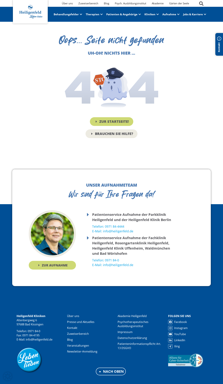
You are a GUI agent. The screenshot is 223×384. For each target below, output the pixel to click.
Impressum (125, 332)
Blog (70, 340)
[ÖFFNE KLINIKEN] (157, 14)
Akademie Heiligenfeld (132, 316)
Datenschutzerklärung (132, 338)
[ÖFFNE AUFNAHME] (178, 14)
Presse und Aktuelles (80, 322)
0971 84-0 (34, 331)
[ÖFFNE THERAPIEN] (101, 14)
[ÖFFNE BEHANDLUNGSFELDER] (81, 14)
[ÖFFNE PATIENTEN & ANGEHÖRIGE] (139, 14)
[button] (7, 376)
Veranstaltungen (78, 345)
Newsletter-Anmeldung (82, 351)
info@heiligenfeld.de (39, 339)
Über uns (73, 316)
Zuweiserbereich (78, 334)
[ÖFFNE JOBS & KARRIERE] (205, 14)
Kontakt (72, 328)
